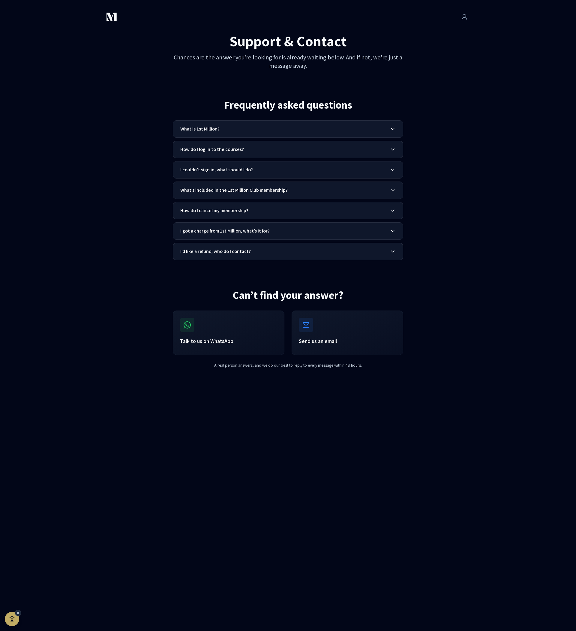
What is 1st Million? (200, 129)
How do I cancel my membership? (214, 210)
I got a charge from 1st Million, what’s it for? (225, 231)
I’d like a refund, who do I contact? (215, 251)
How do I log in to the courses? (212, 149)
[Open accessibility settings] (12, 619)
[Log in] (464, 17)
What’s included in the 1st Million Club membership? (234, 190)
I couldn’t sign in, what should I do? (216, 170)
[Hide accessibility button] (18, 613)
